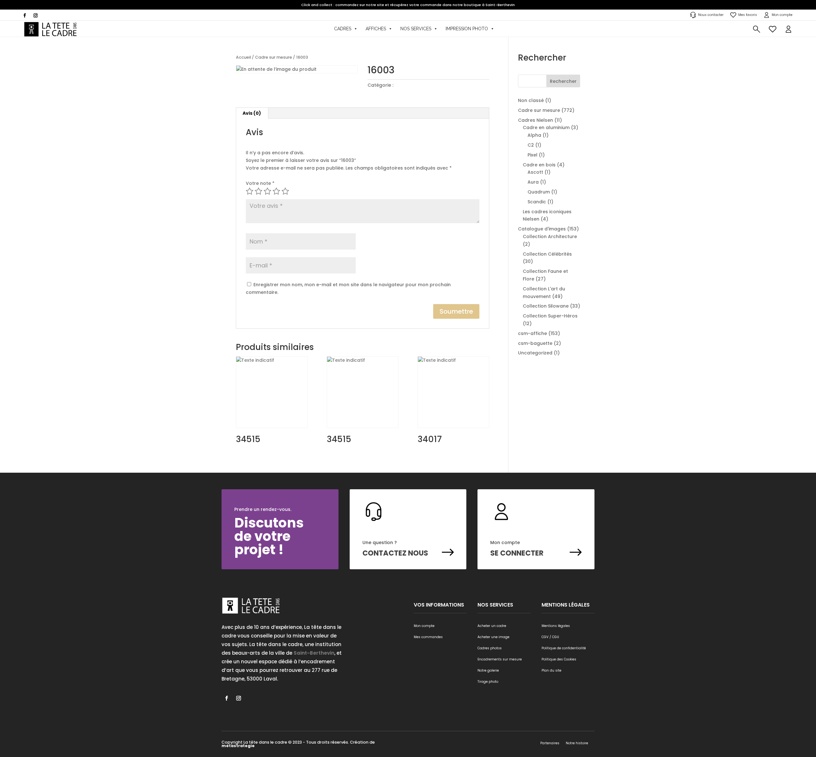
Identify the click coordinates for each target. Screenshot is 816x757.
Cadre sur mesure (273, 57)
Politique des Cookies (559, 659)
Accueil (243, 57)
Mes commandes (428, 637)
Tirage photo (487, 681)
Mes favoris (747, 14)
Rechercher (563, 81)
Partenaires (549, 743)
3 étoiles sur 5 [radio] (267, 191)
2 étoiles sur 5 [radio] (258, 191)
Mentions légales (556, 625)
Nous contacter (711, 14)
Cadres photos (489, 648)
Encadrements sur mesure (499, 659)
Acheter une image (493, 637)
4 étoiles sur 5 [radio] (276, 191)
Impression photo (467, 28)
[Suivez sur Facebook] (24, 15)
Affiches (376, 28)
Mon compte (782, 14)
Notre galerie (488, 670)
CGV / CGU (550, 637)
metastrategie (238, 745)
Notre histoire (577, 743)
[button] (788, 29)
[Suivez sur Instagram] (35, 15)
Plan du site (551, 670)
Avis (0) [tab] (252, 113)
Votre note (260, 183)
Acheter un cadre (491, 625)
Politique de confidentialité (564, 648)
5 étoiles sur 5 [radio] (285, 191)
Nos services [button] (415, 28)
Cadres (342, 28)
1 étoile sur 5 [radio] (249, 191)
